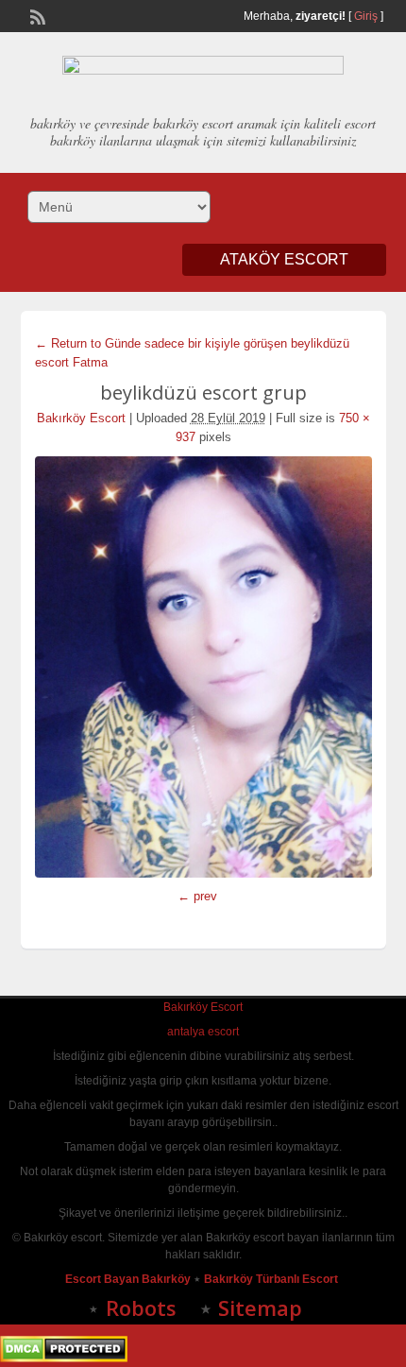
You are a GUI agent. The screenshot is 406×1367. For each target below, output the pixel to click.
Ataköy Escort (284, 259)
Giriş (366, 16)
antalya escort (203, 1031)
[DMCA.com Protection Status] (63, 1358)
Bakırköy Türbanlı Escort (272, 1279)
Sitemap (260, 1307)
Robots (141, 1307)
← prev (197, 896)
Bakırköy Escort (81, 418)
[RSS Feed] (35, 15)
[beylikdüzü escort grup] (203, 667)
